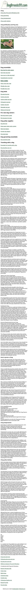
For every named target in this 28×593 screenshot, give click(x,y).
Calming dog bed (5, 97)
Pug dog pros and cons (6, 561)
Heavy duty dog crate (6, 83)
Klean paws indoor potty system (8, 126)
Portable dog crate (5, 88)
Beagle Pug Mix (4, 582)
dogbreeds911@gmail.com (19, 589)
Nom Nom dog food (5, 72)
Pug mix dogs (4, 585)
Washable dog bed (5, 107)
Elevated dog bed (5, 94)
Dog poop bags (4, 134)
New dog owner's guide (6, 115)
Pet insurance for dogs (6, 118)
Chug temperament (6, 18)
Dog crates (4, 81)
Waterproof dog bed (5, 110)
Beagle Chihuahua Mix (6, 568)
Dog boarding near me (6, 147)
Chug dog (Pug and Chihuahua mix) (10, 13)
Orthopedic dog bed (5, 102)
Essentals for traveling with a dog (9, 145)
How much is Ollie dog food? (8, 75)
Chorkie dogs (4, 578)
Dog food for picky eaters (7, 70)
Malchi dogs (3, 573)
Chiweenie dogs (4, 575)
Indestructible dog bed (6, 99)
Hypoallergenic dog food (6, 78)
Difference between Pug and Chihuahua (10, 563)
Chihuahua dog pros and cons (8, 559)
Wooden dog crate (5, 86)
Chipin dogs (3, 570)
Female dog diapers (5, 131)
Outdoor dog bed (5, 104)
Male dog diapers (5, 129)
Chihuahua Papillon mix (6, 580)
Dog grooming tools (5, 139)
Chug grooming (5, 15)
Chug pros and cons (5, 556)
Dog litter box (4, 123)
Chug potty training (5, 21)
